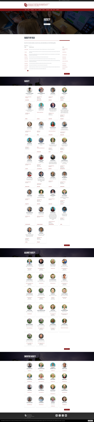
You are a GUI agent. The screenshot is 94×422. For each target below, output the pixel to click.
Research (39, 9)
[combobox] (47, 24)
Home (25, 9)
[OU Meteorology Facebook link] (56, 415)
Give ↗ (54, 9)
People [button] (43, 9)
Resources (47, 9)
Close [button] (90, 420)
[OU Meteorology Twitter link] (59, 415)
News (51, 9)
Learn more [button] (63, 420)
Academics (32, 9)
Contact (57, 9)
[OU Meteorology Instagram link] (62, 415)
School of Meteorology (29, 414)
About (28, 9)
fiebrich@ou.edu (64, 63)
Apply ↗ (36, 9)
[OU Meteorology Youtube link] (65, 415)
